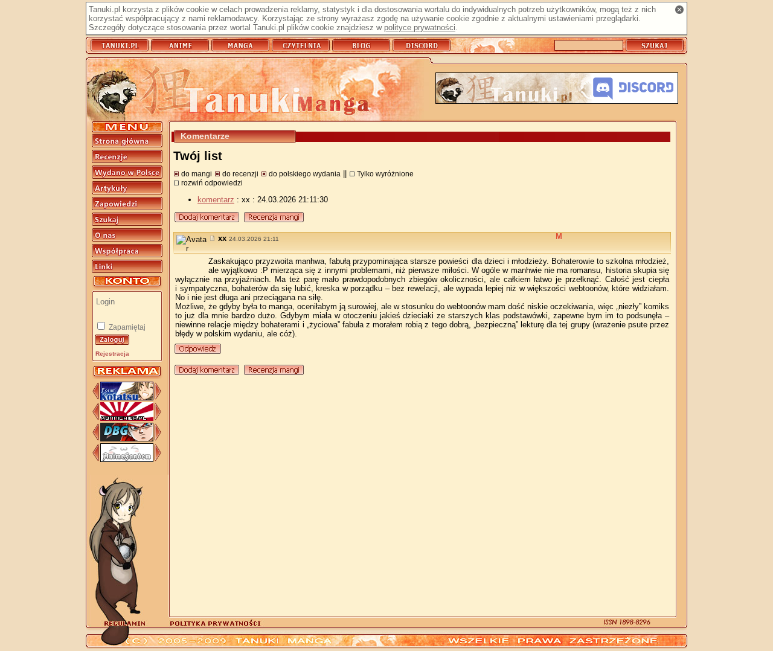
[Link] (213, 238)
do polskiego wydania (305, 174)
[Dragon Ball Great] (126, 438)
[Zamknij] (679, 9)
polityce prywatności (419, 27)
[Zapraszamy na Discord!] (556, 89)
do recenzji (240, 174)
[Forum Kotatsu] (126, 397)
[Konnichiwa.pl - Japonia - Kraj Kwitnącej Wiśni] (126, 418)
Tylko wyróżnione (385, 174)
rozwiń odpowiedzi (212, 183)
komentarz (215, 199)
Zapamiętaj (126, 327)
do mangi (196, 174)
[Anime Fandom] (126, 459)
